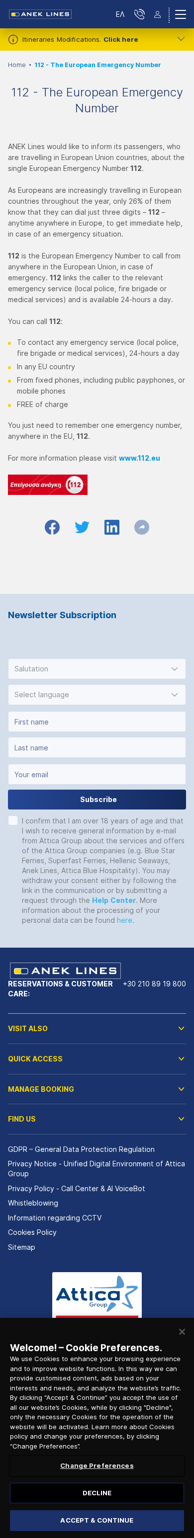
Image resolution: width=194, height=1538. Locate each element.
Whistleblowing (33, 1203)
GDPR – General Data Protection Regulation (81, 1149)
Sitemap (21, 1247)
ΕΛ (120, 14)
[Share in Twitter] (82, 527)
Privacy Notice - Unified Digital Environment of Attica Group (96, 1168)
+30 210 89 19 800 (154, 983)
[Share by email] (141, 527)
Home (17, 65)
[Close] (182, 1332)
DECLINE (97, 1493)
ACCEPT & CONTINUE (96, 1520)
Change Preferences (96, 1465)
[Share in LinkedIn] (111, 527)
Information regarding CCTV (54, 1218)
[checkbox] (12, 820)
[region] (97, 1428)
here (124, 920)
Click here (120, 39)
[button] (97, 669)
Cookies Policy (32, 1232)
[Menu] (180, 14)
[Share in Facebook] (52, 527)
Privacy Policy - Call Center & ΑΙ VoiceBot (76, 1188)
